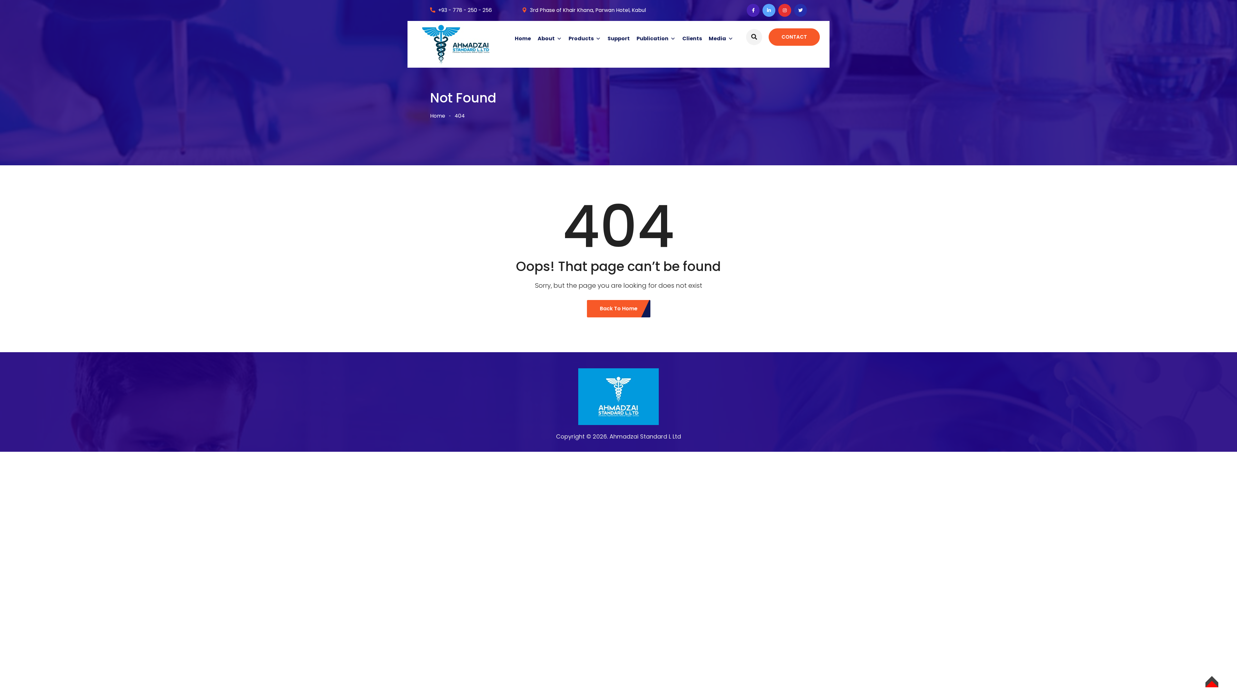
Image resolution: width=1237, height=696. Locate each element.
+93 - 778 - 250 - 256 (465, 10)
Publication (652, 38)
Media (717, 38)
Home (523, 38)
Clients (692, 38)
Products (581, 38)
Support (619, 38)
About (546, 38)
